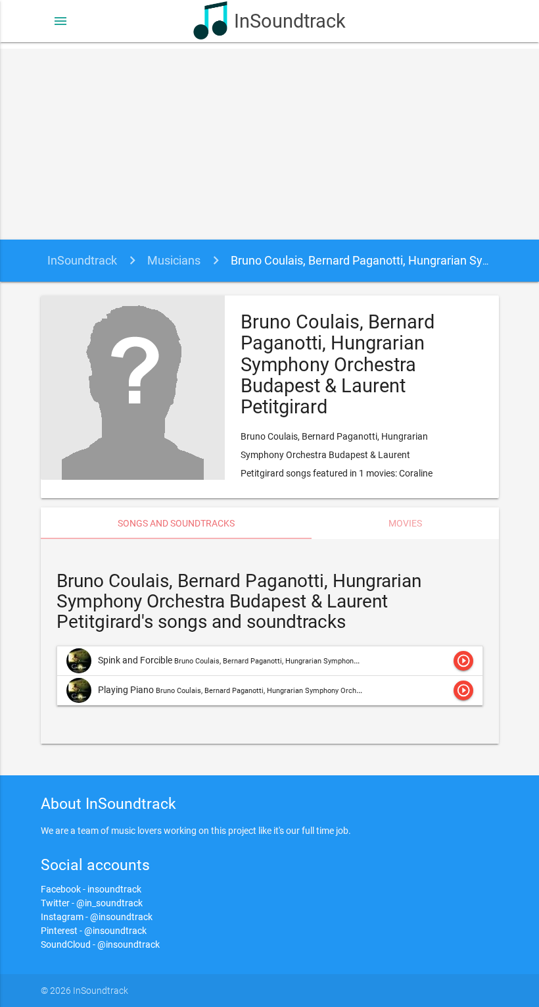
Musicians (173, 260)
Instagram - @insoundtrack (96, 917)
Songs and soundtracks (176, 523)
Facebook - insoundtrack (91, 889)
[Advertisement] (269, 141)
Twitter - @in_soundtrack (92, 903)
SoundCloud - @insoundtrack (100, 944)
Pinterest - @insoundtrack (94, 930)
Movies (405, 523)
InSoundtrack (289, 21)
